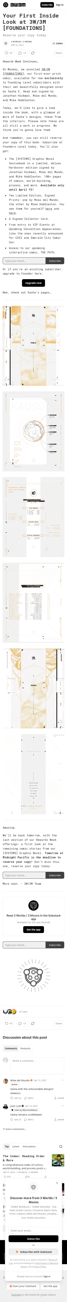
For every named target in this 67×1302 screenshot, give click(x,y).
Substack (16, 1294)
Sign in (60, 4)
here (48, 208)
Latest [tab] (15, 1146)
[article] (33, 1166)
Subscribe (47, 4)
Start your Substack (24, 1286)
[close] (57, 1183)
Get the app (34, 929)
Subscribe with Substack (36, 1251)
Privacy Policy (39, 1266)
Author (15, 1084)
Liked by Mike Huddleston (26, 1110)
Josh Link (15, 1106)
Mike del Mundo (20, 1080)
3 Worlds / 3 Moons (21, 41)
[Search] (60, 1146)
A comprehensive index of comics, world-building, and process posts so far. (24, 1166)
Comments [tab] (11, 1048)
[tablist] (17, 1048)
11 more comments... (14, 1129)
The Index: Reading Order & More (24, 1158)
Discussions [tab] (29, 1146)
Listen (59, 43)
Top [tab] (7, 1146)
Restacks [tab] (25, 1048)
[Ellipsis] (62, 1080)
